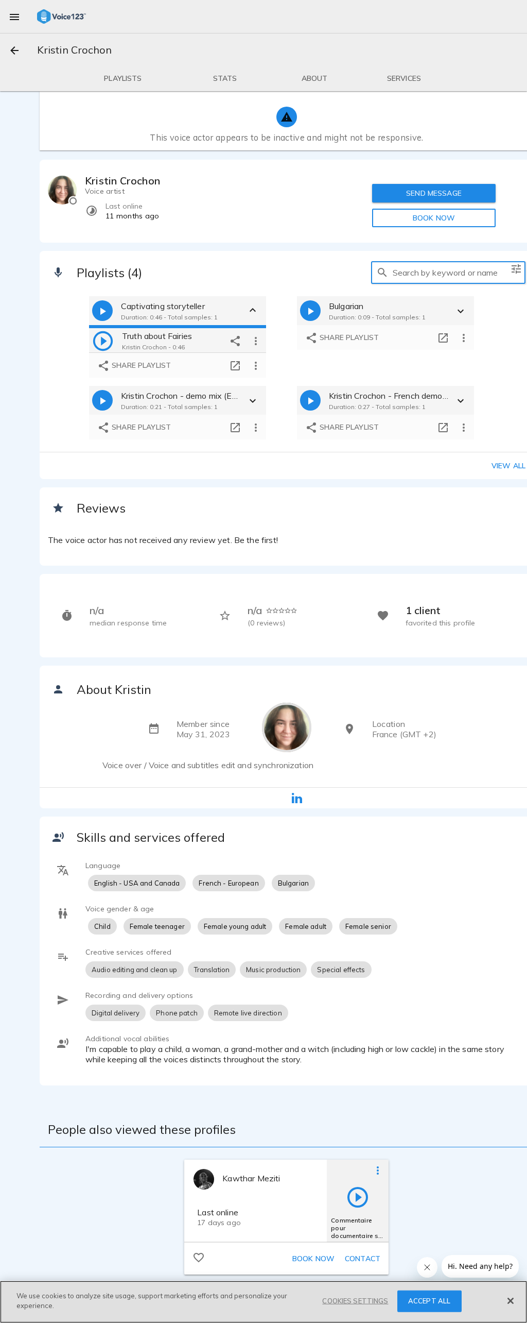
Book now (313, 1258)
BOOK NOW (434, 218)
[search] (382, 272)
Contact (362, 1258)
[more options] (255, 340)
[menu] (14, 16)
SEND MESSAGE (434, 193)
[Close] (510, 1301)
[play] (103, 340)
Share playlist (140, 365)
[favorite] (198, 1257)
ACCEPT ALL (429, 1301)
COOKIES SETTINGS (355, 1301)
